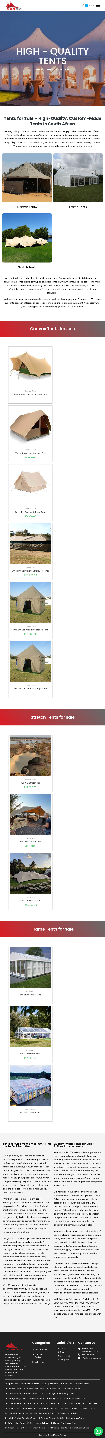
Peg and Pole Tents (50, 1408)
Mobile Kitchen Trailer (87, 1403)
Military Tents (49, 1403)
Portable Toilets (48, 1418)
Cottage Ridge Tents (17, 1398)
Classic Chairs (14, 1393)
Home (62, 1348)
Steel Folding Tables (39, 1423)
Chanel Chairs (73, 1389)
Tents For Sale (41, 1349)
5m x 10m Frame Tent (30, 994)
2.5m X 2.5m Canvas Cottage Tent (30, 394)
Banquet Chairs (51, 1384)
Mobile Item (40, 1362)
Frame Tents (30, 991)
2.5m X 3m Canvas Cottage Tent (30, 453)
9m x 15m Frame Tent (30, 1112)
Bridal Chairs (84, 1384)
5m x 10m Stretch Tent (30, 783)
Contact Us (65, 1356)
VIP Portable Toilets (58, 1428)
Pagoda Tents (14, 1408)
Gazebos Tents (14, 1403)
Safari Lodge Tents (16, 1423)
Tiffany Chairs (38, 1428)
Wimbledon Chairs (80, 1428)
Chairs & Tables (39, 1355)
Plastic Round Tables (69, 1413)
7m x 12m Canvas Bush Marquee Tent (30, 688)
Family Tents (55, 1398)
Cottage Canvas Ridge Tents (61, 1393)
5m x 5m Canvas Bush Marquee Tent (30, 629)
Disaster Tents (37, 1398)
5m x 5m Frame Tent (30, 1053)
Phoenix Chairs (70, 1408)
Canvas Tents (30, 391)
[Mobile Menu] (97, 5)
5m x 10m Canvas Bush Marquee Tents (30, 571)
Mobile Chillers (66, 1403)
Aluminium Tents (31, 1384)
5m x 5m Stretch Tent (30, 841)
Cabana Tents (14, 1389)
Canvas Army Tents (35, 1389)
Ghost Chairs (32, 1403)
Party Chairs (31, 1408)
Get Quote (64, 1360)
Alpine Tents (13, 1384)
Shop (62, 1352)
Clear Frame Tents (34, 1393)
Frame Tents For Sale (75, 1398)
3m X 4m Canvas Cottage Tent (30, 512)
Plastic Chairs (88, 1408)
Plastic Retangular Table (44, 1413)
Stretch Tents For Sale (17, 1428)
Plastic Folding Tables (18, 1413)
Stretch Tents (30, 779)
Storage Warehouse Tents (65, 1423)
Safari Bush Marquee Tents (72, 1418)
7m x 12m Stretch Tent (30, 900)
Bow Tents (67, 1384)
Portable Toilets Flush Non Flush (22, 1418)
